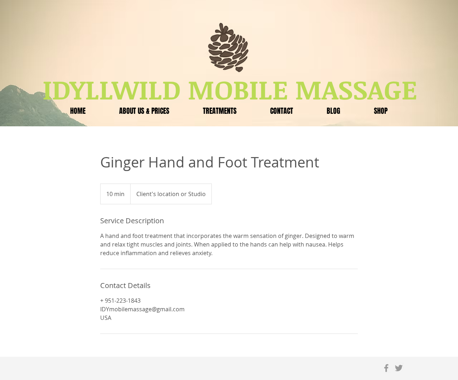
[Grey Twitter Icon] (399, 368)
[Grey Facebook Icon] (386, 368)
